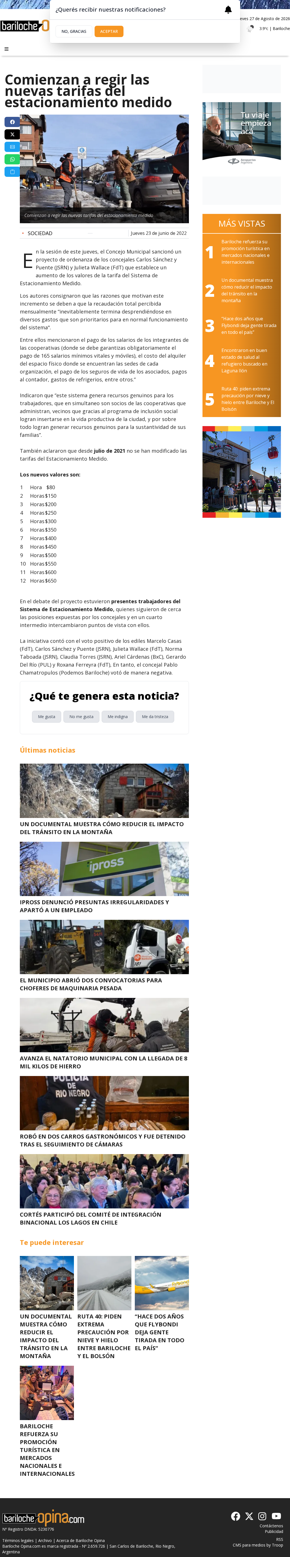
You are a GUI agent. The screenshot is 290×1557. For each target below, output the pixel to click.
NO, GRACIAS (73, 31)
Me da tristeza (155, 716)
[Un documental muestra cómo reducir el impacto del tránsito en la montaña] (104, 791)
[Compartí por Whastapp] (12, 159)
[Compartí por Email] (12, 147)
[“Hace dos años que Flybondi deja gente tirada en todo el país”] (162, 1283)
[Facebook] (235, 1516)
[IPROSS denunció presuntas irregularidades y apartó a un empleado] (104, 869)
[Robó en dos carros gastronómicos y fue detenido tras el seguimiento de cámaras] (104, 1103)
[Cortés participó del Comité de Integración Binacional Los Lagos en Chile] (104, 1181)
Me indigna (118, 716)
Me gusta (46, 716)
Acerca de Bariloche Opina (80, 1540)
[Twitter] (249, 1516)
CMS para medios (249, 1545)
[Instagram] (262, 1516)
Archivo (45, 1540)
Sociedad (37, 233)
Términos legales (18, 1540)
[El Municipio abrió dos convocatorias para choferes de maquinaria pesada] (104, 947)
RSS (279, 1539)
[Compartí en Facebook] (12, 122)
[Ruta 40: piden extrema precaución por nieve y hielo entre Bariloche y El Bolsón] (104, 1283)
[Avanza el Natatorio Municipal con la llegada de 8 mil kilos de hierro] (104, 1025)
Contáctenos (271, 1525)
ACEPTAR (109, 31)
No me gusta (81, 716)
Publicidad (274, 1531)
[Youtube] (276, 1516)
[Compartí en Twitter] (12, 134)
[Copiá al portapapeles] (12, 172)
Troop (277, 1545)
